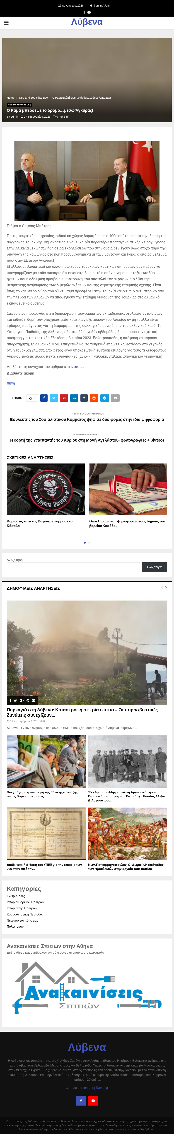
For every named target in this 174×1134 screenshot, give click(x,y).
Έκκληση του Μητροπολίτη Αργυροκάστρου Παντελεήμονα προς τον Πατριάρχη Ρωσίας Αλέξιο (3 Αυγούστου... (126, 796)
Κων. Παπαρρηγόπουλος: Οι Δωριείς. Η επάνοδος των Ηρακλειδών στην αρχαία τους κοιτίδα (126, 866)
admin (15, 116)
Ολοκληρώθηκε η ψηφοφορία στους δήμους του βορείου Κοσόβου (127, 524)
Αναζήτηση (15, 560)
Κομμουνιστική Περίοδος (25, 914)
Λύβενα (87, 22)
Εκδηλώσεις (16, 896)
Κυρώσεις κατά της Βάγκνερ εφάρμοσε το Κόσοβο (39, 524)
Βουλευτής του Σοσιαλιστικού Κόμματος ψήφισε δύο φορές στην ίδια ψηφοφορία (87, 419)
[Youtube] (93, 1101)
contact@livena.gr (95, 1088)
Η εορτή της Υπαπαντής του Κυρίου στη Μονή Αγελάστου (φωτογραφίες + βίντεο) (87, 440)
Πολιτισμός (15, 926)
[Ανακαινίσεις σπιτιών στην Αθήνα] (87, 1016)
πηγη (11, 383)
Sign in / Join (101, 5)
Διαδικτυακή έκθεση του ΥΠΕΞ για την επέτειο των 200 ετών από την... (44, 866)
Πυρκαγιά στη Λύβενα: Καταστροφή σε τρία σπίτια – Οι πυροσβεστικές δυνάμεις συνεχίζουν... (82, 712)
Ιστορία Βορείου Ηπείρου (25, 902)
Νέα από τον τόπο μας (19, 104)
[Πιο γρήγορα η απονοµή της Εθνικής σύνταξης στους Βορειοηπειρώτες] (46, 761)
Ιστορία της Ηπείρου (22, 908)
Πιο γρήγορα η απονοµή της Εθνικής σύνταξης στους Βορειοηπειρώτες (42, 794)
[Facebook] (81, 1101)
